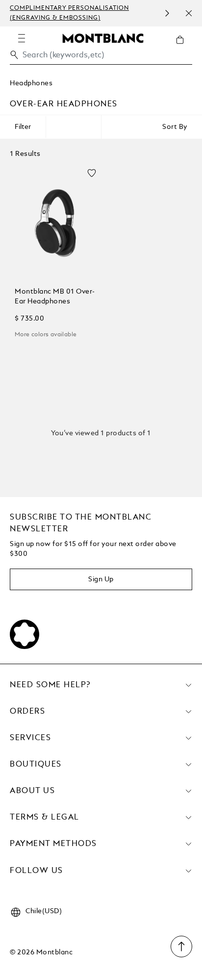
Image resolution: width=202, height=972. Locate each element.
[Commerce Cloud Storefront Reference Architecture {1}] (103, 37)
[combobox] (101, 57)
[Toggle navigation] (21, 38)
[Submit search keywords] (14, 54)
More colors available (45, 335)
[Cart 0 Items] (184, 47)
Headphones (31, 83)
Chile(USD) (43, 911)
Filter (23, 127)
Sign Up (101, 579)
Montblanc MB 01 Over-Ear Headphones (55, 296)
